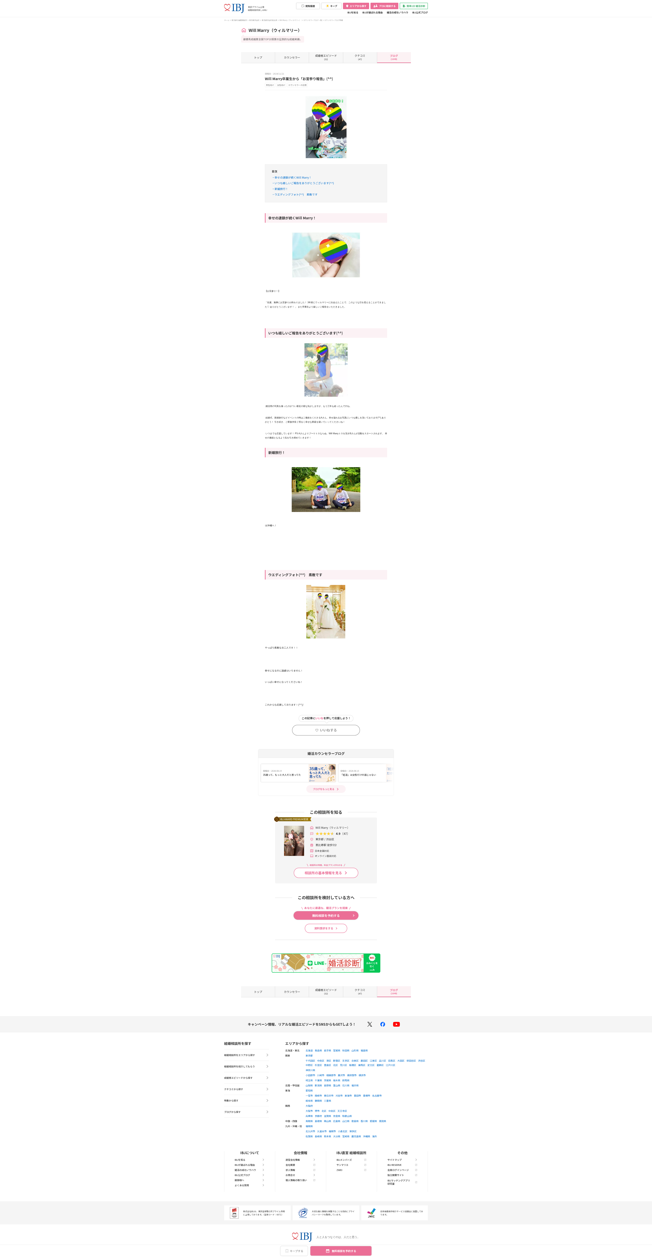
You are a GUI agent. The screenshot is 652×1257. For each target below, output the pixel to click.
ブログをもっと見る (323, 789)
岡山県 (327, 1121)
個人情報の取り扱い (296, 1180)
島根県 (318, 1121)
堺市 (317, 1111)
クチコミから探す (233, 1089)
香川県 (364, 1121)
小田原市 (310, 1075)
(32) (326, 57)
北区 (335, 1065)
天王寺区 (342, 1111)
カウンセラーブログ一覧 (312, 20)
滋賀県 (327, 1116)
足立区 (371, 1065)
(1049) (394, 57)
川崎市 (320, 1075)
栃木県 (336, 1080)
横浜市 (362, 1075)
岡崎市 (318, 1095)
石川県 (345, 1085)
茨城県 (327, 1080)
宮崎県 (345, 1136)
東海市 (348, 1095)
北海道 (309, 1050)
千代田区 (310, 1060)
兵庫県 (309, 1116)
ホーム (226, 20)
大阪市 (309, 1111)
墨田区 (364, 1060)
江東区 (373, 1060)
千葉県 (318, 1080)
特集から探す (231, 1100)
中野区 (309, 1065)
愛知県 (309, 1090)
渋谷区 (421, 1060)
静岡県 (318, 1100)
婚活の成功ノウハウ (397, 12)
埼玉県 (309, 1080)
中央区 (320, 1060)
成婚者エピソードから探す (238, 1077)
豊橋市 (366, 1095)
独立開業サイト (395, 1175)
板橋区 (352, 1065)
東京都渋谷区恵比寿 (269, 20)
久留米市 (322, 1131)
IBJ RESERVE (394, 1165)
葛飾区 (380, 1065)
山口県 (345, 1121)
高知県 (382, 1121)
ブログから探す (232, 1112)
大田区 (400, 1060)
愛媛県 (373, 1121)
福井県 (355, 1085)
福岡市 (332, 1131)
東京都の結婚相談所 (239, 20)
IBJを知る (352, 12)
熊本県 (327, 1136)
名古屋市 (377, 1095)
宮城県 (336, 1050)
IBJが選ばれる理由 (372, 12)
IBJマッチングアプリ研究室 (398, 1182)
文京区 (345, 1060)
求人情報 (290, 1170)
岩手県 (327, 1050)
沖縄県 (366, 1136)
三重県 (327, 1100)
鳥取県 (309, 1121)
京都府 (318, 1116)
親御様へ (239, 1180)
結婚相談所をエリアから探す (239, 1055)
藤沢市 (341, 1075)
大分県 (336, 1136)
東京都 (309, 1055)
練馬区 (361, 1065)
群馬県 (345, 1080)
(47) (360, 57)
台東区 (355, 1060)
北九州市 (310, 1131)
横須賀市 (352, 1075)
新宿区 (336, 1060)
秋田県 (345, 1050)
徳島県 (355, 1121)
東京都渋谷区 (254, 20)
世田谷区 (411, 1060)
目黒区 (391, 1060)
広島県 (336, 1121)
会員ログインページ (398, 1170)
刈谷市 (339, 1095)
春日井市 (328, 1095)
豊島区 (327, 1065)
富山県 (336, 1085)
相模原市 (331, 1075)
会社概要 (290, 1165)
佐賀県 (309, 1136)
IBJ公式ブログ (420, 12)
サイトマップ (394, 1160)
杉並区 (318, 1065)
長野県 (327, 1085)
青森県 (318, 1050)
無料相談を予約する (344, 1251)
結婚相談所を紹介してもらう (239, 1066)
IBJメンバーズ (344, 1160)
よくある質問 (242, 1185)
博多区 (353, 1131)
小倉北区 (342, 1131)
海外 (374, 1136)
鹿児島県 (356, 1136)
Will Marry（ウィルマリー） (290, 20)
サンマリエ (342, 1165)
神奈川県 (310, 1070)
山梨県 (309, 1085)
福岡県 (309, 1126)
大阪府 (309, 1106)
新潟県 (318, 1085)
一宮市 (309, 1095)
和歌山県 (347, 1116)
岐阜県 (309, 1100)
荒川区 (343, 1065)
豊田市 (357, 1095)
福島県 (364, 1050)
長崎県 (318, 1136)
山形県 (355, 1050)
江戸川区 (390, 1065)
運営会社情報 (293, 1160)
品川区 (382, 1060)
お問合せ (290, 1175)
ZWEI (339, 1170)
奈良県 (336, 1116)
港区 (328, 1060)
